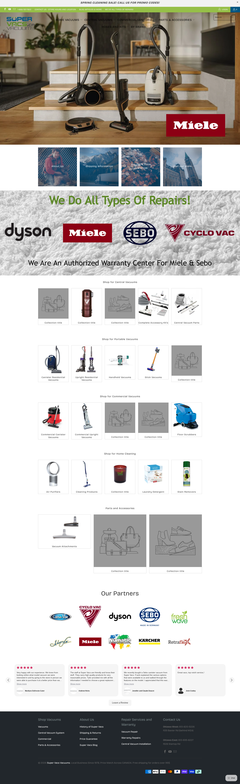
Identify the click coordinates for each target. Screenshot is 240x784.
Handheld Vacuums (120, 362)
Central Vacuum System (51, 732)
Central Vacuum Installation (136, 743)
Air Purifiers (53, 477)
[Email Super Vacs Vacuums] (14, 9)
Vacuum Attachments (64, 531)
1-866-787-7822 (24, 9)
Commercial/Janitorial (136, 20)
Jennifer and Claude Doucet (90, 691)
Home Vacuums (68, 20)
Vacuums (43, 726)
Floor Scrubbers (187, 419)
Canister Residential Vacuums (53, 363)
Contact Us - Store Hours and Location (55, 9)
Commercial (44, 738)
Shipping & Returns (90, 732)
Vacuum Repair (129, 731)
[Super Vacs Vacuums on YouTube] (9, 9)
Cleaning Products (87, 477)
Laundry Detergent (153, 477)
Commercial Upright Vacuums (87, 421)
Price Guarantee (89, 738)
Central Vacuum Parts (187, 306)
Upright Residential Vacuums (87, 363)
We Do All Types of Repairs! (119, 9)
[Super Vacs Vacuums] (20, 23)
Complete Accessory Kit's (153, 306)
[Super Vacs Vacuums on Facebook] (4, 9)
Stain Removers (187, 477)
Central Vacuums (98, 20)
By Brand (139, 26)
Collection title (53, 306)
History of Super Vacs (91, 726)
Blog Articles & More (90, 9)
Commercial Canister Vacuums (53, 421)
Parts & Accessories (176, 20)
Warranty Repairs (130, 737)
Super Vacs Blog (89, 745)
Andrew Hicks (30, 691)
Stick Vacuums (153, 362)
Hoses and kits (114, 26)
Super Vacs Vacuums (58, 762)
